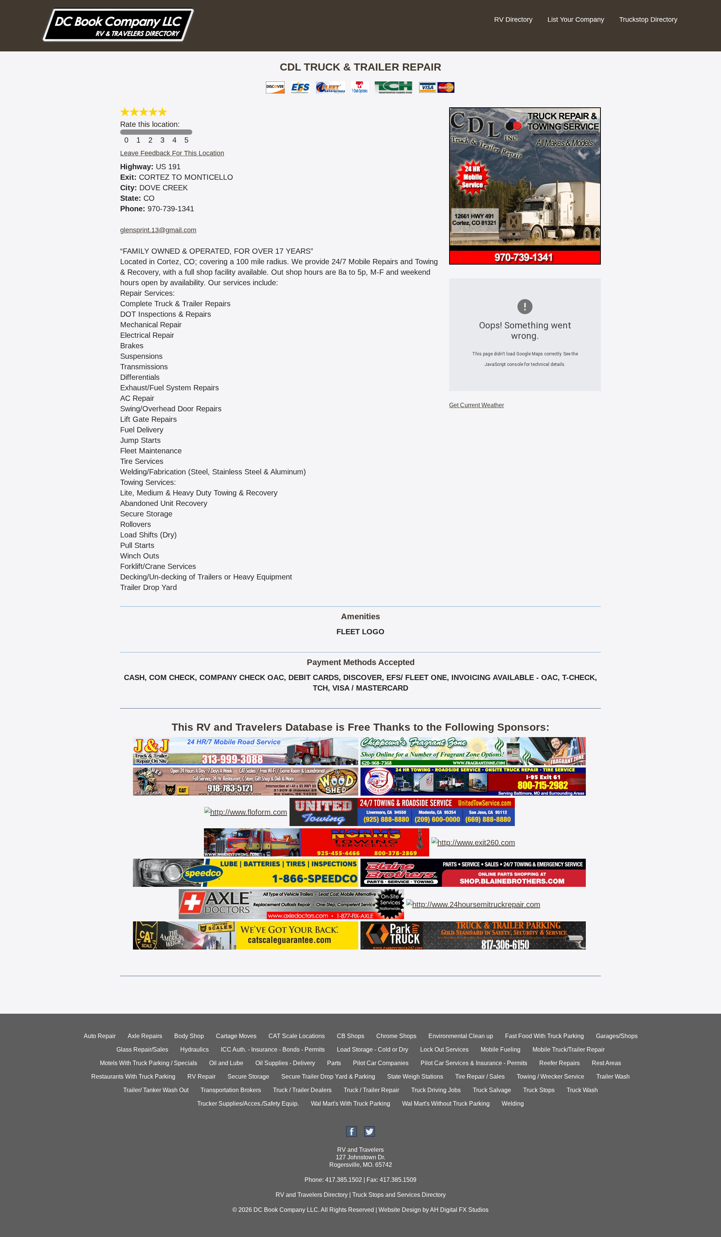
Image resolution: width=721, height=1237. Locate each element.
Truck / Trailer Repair (371, 1090)
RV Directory (513, 19)
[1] (138, 132)
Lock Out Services (444, 1049)
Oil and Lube (226, 1063)
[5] (186, 132)
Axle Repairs (145, 1036)
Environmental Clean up (460, 1036)
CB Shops (350, 1036)
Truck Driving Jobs (436, 1090)
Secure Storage (248, 1076)
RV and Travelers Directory (312, 1195)
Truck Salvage (492, 1090)
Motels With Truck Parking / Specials (148, 1063)
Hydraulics (194, 1049)
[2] (150, 132)
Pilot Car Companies (381, 1063)
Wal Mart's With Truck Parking (350, 1103)
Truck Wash (582, 1090)
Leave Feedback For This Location (172, 153)
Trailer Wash (613, 1076)
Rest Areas (606, 1063)
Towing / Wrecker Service (550, 1076)
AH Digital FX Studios (459, 1210)
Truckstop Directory (648, 19)
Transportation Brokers (231, 1090)
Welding (513, 1103)
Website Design (400, 1210)
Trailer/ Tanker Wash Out (156, 1090)
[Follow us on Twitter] (369, 1135)
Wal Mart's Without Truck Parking (446, 1103)
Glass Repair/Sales (142, 1049)
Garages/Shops (617, 1036)
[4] (174, 132)
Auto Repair (100, 1036)
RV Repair (201, 1076)
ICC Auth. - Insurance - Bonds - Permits (273, 1049)
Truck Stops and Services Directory (399, 1195)
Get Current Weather (476, 405)
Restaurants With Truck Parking (133, 1076)
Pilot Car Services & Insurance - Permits (474, 1063)
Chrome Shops (396, 1036)
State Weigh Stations (415, 1076)
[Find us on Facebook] (351, 1135)
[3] (162, 132)
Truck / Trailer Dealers (302, 1090)
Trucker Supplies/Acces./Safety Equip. (248, 1103)
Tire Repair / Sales (480, 1076)
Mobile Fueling (500, 1049)
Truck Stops (539, 1090)
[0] (126, 132)
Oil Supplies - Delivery (285, 1063)
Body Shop (189, 1036)
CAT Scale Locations (296, 1036)
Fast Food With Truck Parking (544, 1036)
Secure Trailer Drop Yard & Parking (328, 1076)
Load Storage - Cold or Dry (372, 1049)
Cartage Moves (236, 1036)
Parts (334, 1063)
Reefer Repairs (559, 1063)
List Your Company (576, 19)
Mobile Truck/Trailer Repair (568, 1049)
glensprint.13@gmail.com (158, 230)
